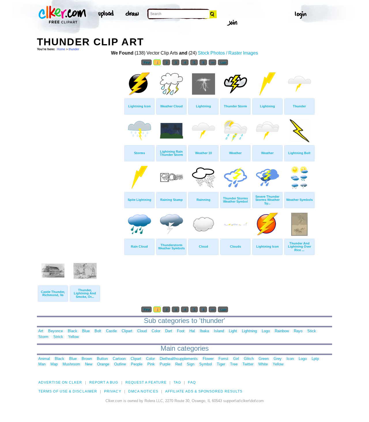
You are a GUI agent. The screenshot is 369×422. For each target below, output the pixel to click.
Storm (43, 337)
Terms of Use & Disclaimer (67, 391)
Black (72, 331)
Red (178, 364)
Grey (278, 359)
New (88, 364)
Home (61, 49)
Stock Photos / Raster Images (228, 53)
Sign (190, 364)
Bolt (98, 331)
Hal (192, 331)
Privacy (112, 391)
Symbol (205, 364)
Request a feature (146, 382)
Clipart (127, 331)
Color (156, 331)
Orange (103, 364)
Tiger (221, 364)
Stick (311, 331)
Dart (168, 331)
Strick (58, 337)
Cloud (142, 331)
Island (219, 331)
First (146, 62)
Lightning (249, 331)
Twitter (247, 364)
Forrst (223, 359)
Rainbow (282, 331)
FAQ (191, 382)
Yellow (73, 337)
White (263, 364)
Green (264, 359)
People (136, 364)
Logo (266, 331)
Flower (208, 359)
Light (233, 331)
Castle (111, 331)
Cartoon (119, 359)
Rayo (298, 331)
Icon (290, 359)
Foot (180, 331)
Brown (87, 359)
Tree (234, 364)
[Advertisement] (80, 155)
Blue (86, 331)
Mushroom (71, 364)
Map (54, 364)
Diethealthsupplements (179, 359)
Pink (151, 364)
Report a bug (103, 382)
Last (223, 62)
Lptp (315, 359)
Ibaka (204, 331)
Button (102, 359)
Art (40, 331)
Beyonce (55, 331)
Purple (165, 364)
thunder (74, 49)
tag (177, 382)
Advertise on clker (60, 382)
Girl (236, 359)
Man (42, 364)
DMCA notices (143, 391)
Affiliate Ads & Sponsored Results (204, 391)
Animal (44, 359)
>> (212, 62)
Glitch (249, 359)
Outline (120, 364)
